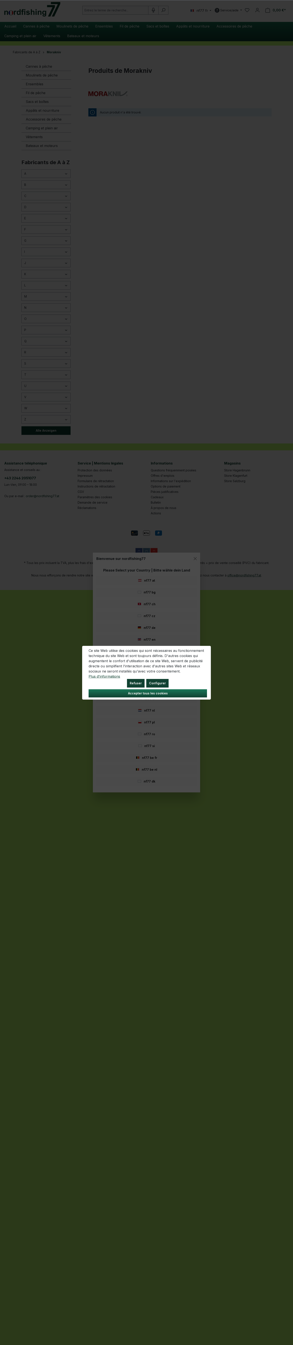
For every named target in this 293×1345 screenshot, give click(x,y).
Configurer (157, 683)
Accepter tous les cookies (148, 693)
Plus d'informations (104, 676)
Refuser (136, 683)
